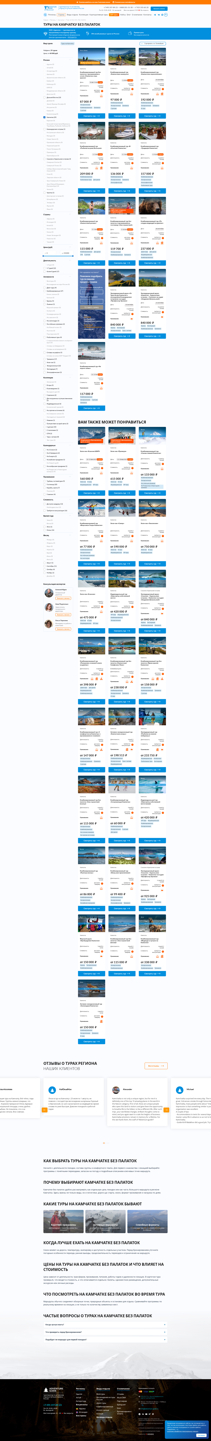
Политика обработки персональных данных (153, 1420)
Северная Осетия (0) (54, 162)
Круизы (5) (50, 301)
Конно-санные (102, 1410)
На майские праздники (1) (56, 460)
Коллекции (83, 14)
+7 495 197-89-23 (111, 7)
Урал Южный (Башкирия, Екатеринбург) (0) (55, 185)
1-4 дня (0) (50, 265)
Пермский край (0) (53, 146)
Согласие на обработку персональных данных (151, 1424)
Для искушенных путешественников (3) (59, 399)
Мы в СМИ (121, 1397)
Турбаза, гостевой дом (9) (56, 481)
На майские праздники (87, 903)
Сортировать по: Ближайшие (154, 43)
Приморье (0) (51, 152)
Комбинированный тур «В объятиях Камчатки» (120, 147)
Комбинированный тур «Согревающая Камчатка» (120, 801)
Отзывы (120, 1394)
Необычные (157, 758)
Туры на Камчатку (67, 44)
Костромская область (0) (55, 132)
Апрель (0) (50, 549)
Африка (82, 1408)
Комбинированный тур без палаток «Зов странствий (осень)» (90, 802)
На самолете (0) (52, 317)
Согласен (201, 1435)
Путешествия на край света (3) (57, 423)
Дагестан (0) (51, 94)
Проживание (49, 477)
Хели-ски (83, 482)
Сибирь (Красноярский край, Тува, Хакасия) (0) (59, 170)
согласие (87, 317)
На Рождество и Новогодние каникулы (150, 486)
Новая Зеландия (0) (54, 235)
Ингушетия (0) (52, 107)
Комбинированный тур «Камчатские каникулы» (119, 73)
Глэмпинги (97, 761)
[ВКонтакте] (143, 1414)
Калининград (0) (52, 114)
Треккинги (97, 107)
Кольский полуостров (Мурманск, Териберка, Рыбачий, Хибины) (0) (58, 125)
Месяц (46, 535)
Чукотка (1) (50, 193)
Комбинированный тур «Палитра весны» (89, 872)
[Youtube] (146, 1414)
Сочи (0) (49, 174)
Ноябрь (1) (50, 573)
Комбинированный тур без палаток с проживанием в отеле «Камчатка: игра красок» (90, 75)
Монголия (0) (51, 229)
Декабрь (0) (51, 576)
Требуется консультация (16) (57, 510)
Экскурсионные (85, 104)
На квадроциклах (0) (54, 314)
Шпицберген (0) (52, 199)
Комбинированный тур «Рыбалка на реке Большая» (91, 147)
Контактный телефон (89, 297)
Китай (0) (50, 225)
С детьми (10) (51, 427)
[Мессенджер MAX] (153, 1414)
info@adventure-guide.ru (149, 1409)
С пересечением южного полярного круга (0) (59, 341)
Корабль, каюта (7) (53, 488)
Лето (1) (49, 527)
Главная (45, 20)
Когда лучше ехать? (54, 1324)
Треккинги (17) (52, 359)
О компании (137, 14)
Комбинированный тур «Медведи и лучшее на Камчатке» (150, 940)
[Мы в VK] (158, 14)
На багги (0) (51, 311)
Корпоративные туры (98, 14)
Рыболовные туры (86, 179)
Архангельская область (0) (56, 77)
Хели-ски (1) (51, 362)
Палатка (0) (51, 491)
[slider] (43, 256)
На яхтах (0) (51, 331)
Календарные (49, 445)
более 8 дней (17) (53, 271)
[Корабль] (132, 319)
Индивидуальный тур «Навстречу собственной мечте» (120, 596)
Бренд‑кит (121, 1405)
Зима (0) (50, 520)
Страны (46, 214)
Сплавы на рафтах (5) (54, 352)
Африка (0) (50, 219)
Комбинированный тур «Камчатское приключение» (151, 73)
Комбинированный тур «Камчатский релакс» (89, 222)
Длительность (49, 260)
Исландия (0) (51, 222)
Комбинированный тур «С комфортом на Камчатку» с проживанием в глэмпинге (90, 734)
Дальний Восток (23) (54, 97)
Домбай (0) (50, 101)
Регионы (52, 14)
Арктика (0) (50, 74)
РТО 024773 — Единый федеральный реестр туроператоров (152, 1397)
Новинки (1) (51, 420)
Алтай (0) (50, 68)
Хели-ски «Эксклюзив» (149, 523)
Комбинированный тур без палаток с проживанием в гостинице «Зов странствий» (121, 223)
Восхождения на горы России (105, 1398)
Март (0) (50, 546)
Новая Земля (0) (52, 139)
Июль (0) (50, 559)
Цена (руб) (47, 247)
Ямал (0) (50, 209)
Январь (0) (50, 540)
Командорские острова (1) (56, 129)
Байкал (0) (50, 81)
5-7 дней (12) (51, 268)
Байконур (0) (51, 84)
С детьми (83, 110)
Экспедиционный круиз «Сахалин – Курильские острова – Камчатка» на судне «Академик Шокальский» (152, 597)
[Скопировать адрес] (142, 1405)
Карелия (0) (51, 120)
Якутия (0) (50, 206)
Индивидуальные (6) (54, 404)
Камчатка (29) (51, 117)
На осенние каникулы (87, 832)
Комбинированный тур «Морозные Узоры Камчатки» (91, 524)
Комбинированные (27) (55, 291)
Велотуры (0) (51, 281)
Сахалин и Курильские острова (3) (59, 159)
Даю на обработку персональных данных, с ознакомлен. (93, 322)
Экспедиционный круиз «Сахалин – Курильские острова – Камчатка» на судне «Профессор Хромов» (152, 873)
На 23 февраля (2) (53, 453)
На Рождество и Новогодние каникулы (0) (57, 470)
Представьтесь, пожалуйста (91, 287)
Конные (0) (50, 297)
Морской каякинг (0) (54, 307)
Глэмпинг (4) (51, 494)
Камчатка (61, 20)
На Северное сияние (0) (55, 414)
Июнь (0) (50, 556)
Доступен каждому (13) (55, 504)
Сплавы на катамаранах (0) (56, 349)
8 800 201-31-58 (126, 7)
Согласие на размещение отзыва (149, 1431)
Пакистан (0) (51, 239)
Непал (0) (50, 232)
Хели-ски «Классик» (87, 594)
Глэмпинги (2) (51, 395)
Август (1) (50, 563)
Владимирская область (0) (56, 91)
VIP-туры (114, 14)
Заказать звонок (159, 9)
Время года (48, 516)
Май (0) (49, 553)
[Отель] (101, 96)
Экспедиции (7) (52, 369)
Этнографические (116, 182)
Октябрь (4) (51, 569)
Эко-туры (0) (51, 440)
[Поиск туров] (45, 15)
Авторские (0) (51, 382)
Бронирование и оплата (124, 1412)
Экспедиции (121, 327)
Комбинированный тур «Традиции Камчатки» (150, 147)
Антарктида (81, 1401)
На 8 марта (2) (52, 456)
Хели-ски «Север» (117, 523)
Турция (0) (50, 242)
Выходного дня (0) (53, 392)
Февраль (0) (51, 543)
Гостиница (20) (52, 484)
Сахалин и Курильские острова (150, 590)
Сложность (48, 500)
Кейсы (123, 14)
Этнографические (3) (54, 372)
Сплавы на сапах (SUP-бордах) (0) (59, 356)
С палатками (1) (52, 430)
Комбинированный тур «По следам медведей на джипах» (152, 222)
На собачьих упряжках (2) (56, 324)
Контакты (147, 14)
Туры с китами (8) (53, 437)
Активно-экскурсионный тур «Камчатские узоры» (121, 733)
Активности (48, 277)
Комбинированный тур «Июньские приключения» (120, 872)
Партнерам (122, 1401)
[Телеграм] (139, 1414)
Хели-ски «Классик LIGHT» (90, 451)
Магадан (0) (51, 136)
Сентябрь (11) (52, 566)
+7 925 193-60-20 (141, 7)
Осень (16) (50, 530)
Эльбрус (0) (51, 202)
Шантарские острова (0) (55, 196)
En (166, 14)
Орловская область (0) (55, 142)
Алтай (78, 1397)
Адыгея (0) (50, 64)
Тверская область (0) (54, 177)
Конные (99, 1414)
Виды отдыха (72, 14)
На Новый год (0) (52, 463)
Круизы (113, 327)
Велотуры (100, 1394)
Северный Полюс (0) (54, 165)
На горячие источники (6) (55, 410)
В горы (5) (50, 385)
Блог (129, 14)
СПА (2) (49, 433)
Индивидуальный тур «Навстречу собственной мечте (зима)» (150, 802)
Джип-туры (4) (51, 288)
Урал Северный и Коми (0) (56, 181)
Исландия (83, 1412)
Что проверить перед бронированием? (63, 1332)
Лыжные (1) (51, 304)
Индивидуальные (146, 254)
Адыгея (79, 1394)
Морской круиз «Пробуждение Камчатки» (90, 940)
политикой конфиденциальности (93, 326)
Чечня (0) (50, 189)
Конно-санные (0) (53, 294)
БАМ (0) (49, 87)
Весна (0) (50, 523)
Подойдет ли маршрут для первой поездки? (66, 1339)
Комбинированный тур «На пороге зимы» (90, 367)
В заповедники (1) (53, 388)
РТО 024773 (72, 37)
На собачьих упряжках (148, 483)
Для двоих (96, 179)
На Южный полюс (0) (54, 327)
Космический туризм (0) (55, 407)
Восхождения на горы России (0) (58, 284)
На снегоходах (84, 558)
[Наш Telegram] (155, 14)
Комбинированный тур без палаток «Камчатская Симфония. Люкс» (120, 663)
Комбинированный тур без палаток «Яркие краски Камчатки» (151, 663)
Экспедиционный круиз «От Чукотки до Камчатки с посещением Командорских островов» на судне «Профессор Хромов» (121, 297)
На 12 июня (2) (52, 450)
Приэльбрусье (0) (53, 156)
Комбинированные (86, 107)
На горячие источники (87, 835)
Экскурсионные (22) (54, 366)
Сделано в (142, 1434)
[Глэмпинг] (101, 679)
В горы (143, 108)
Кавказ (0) (50, 111)
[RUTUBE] (150, 1414)
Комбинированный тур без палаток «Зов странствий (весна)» (120, 940)
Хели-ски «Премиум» (118, 451)
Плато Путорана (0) (53, 149)
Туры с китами (126, 330)
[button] (166, 1110)
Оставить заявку (92, 307)
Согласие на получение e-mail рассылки (151, 1428)
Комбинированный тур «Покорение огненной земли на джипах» (91, 663)
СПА (81, 254)
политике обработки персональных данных (182, 1431)
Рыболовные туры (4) (54, 337)
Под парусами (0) (53, 334)
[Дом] (162, 94)
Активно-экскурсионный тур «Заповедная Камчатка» (91, 1005)
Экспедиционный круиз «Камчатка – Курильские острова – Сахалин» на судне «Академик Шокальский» (152, 296)
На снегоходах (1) (53, 321)
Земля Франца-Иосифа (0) (56, 104)
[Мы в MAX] (162, 15)
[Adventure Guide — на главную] (50, 8)
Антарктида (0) (52, 71)
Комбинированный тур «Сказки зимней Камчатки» (151, 452)
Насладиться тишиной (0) (56, 417)
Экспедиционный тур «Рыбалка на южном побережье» (149, 734)
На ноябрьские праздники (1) (57, 466)
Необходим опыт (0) (54, 507)
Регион (46, 60)
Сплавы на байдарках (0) (55, 346)
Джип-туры (144, 252)
